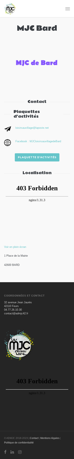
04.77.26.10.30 (13, 309)
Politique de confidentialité (19, 442)
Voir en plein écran (15, 246)
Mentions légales (49, 438)
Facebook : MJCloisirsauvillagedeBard (38, 141)
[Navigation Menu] (67, 9)
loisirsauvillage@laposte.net (32, 127)
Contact (34, 438)
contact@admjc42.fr (16, 313)
